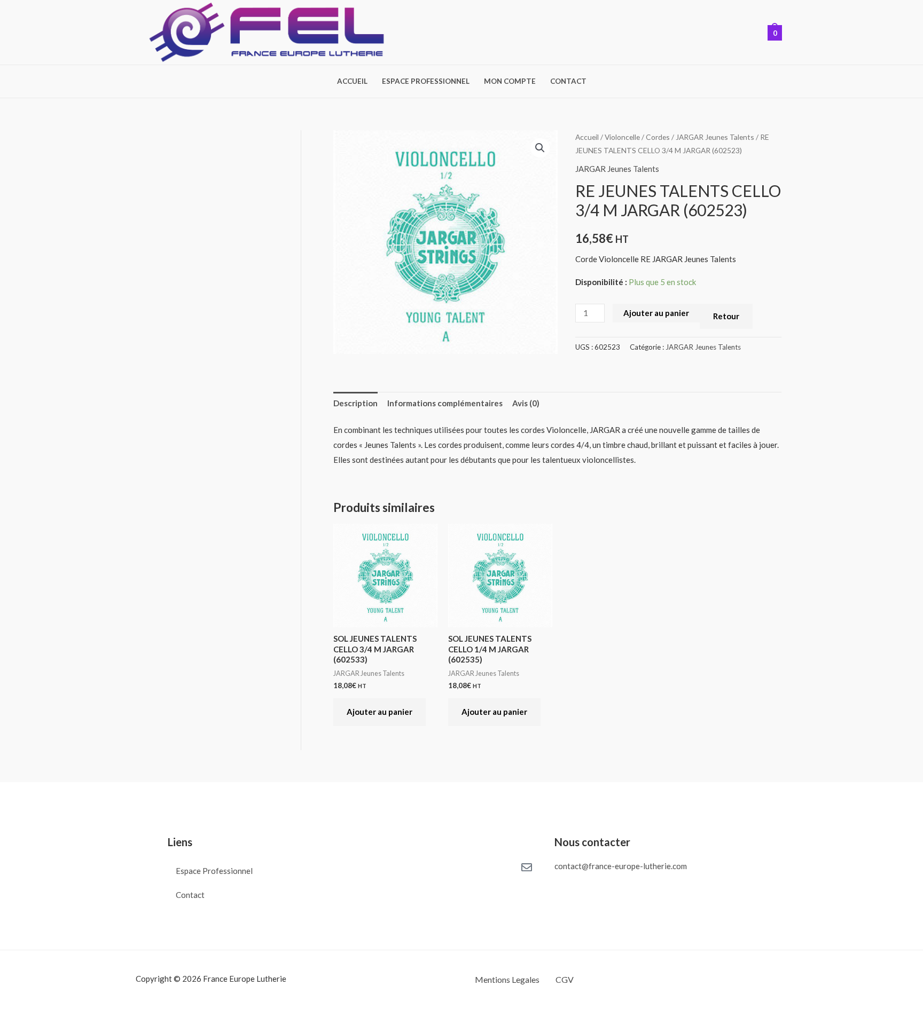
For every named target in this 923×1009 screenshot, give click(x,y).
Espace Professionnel (426, 81)
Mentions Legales (507, 979)
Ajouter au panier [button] (379, 711)
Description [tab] (355, 403)
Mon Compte (510, 81)
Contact (568, 81)
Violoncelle (622, 136)
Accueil (352, 81)
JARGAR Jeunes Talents (715, 136)
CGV (565, 979)
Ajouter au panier (656, 313)
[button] (540, 147)
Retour (726, 316)
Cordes (658, 136)
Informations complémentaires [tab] (445, 403)
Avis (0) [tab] (525, 403)
